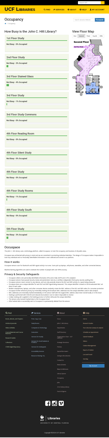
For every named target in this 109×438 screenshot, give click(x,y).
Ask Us (85, 319)
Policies (59, 347)
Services (59, 10)
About (72, 10)
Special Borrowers (62, 351)
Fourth (95, 36)
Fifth (101, 36)
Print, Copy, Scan (36, 319)
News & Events (61, 364)
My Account (98, 10)
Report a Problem (88, 350)
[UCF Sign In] (68, 3)
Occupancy (60, 378)
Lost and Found (87, 354)
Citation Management (89, 345)
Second (81, 36)
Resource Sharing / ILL (38, 356)
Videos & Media (10, 328)
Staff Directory (61, 332)
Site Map (85, 359)
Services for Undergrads (38, 347)
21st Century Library (63, 387)
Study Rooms (35, 323)
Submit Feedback (88, 336)
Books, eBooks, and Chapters (14, 319)
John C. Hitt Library (62, 323)
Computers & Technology (39, 328)
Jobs (58, 382)
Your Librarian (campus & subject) (93, 328)
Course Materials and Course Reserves (14, 332)
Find (47, 10)
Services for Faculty (37, 336)
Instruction (34, 332)
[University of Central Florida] (20, 2)
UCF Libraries (19, 9)
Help (84, 10)
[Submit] (103, 2)
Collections (9, 342)
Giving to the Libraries (63, 356)
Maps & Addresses (62, 369)
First (75, 36)
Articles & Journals (11, 323)
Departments (61, 328)
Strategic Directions (63, 342)
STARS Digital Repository (13, 347)
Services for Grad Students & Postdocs (40, 341)
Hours (59, 319)
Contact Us (60, 360)
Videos (85, 341)
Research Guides (11, 338)
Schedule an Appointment (90, 332)
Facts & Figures (61, 391)
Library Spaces (61, 373)
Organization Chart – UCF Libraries (64, 337)
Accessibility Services (37, 351)
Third (88, 36)
